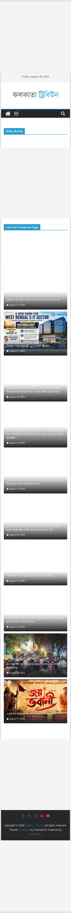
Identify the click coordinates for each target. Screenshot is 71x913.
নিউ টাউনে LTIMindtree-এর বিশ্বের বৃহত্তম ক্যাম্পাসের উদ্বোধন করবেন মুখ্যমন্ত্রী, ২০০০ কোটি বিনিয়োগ (33, 344)
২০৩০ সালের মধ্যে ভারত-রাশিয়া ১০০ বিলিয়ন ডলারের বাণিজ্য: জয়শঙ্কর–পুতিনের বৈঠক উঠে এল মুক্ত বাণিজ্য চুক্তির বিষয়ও (33, 390)
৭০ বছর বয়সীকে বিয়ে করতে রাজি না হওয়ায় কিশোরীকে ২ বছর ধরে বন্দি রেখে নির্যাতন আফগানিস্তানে (35, 620)
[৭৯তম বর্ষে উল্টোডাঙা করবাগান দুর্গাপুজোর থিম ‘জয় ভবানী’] (35, 701)
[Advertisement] (35, 37)
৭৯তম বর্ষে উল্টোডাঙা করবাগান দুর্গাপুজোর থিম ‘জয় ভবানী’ (31, 714)
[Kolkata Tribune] (8, 113)
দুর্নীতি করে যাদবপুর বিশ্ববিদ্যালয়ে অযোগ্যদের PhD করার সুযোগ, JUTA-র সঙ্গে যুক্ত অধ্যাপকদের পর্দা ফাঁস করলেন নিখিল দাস (35, 298)
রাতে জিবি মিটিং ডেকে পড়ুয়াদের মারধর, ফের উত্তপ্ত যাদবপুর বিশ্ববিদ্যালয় (33, 666)
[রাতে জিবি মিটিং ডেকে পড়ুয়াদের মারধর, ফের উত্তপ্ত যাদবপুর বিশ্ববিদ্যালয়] (35, 655)
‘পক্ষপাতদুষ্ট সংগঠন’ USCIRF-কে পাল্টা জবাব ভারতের (30, 576)
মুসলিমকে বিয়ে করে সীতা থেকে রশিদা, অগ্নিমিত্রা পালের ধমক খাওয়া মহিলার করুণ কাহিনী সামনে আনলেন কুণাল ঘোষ (33, 528)
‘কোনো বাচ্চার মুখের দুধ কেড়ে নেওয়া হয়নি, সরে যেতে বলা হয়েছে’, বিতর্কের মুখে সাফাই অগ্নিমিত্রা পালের (35, 482)
